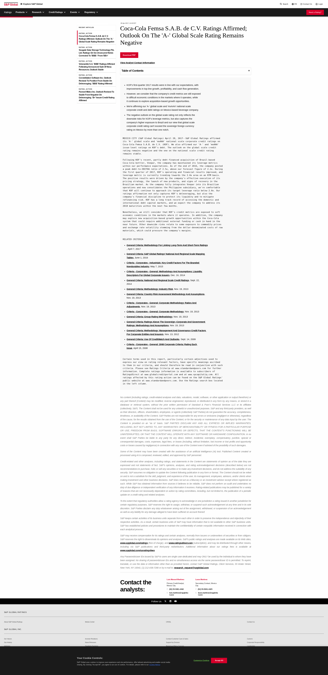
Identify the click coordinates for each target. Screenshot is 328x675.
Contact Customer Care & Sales (177, 639)
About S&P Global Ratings (13, 622)
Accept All (219, 660)
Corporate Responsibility (255, 642)
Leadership (251, 646)
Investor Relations (91, 639)
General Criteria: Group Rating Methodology (149, 316)
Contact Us (307, 4)
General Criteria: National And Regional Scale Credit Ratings (158, 280)
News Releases (90, 642)
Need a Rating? (315, 12)
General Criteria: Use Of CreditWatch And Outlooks (153, 339)
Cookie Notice (154, 665)
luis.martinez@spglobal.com (178, 594)
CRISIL (168, 622)
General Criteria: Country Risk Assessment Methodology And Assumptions (165, 294)
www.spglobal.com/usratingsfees (137, 550)
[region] (164, 660)
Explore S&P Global (33, 4)
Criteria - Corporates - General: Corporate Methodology (155, 311)
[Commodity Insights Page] (165, 601)
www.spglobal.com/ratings (134, 543)
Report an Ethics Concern (175, 646)
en (295, 4)
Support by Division (173, 642)
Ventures (7, 646)
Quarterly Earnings (91, 646)
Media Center (90, 622)
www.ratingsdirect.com (181, 543)
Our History (8, 642)
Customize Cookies (201, 660)
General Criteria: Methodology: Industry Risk (150, 289)
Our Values (8, 639)
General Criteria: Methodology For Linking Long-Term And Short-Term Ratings (167, 245)
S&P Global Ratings (15, 612)
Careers (250, 639)
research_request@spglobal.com (191, 567)
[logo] (11, 4)
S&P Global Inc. (13, 629)
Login (320, 4)
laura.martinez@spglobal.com (208, 594)
